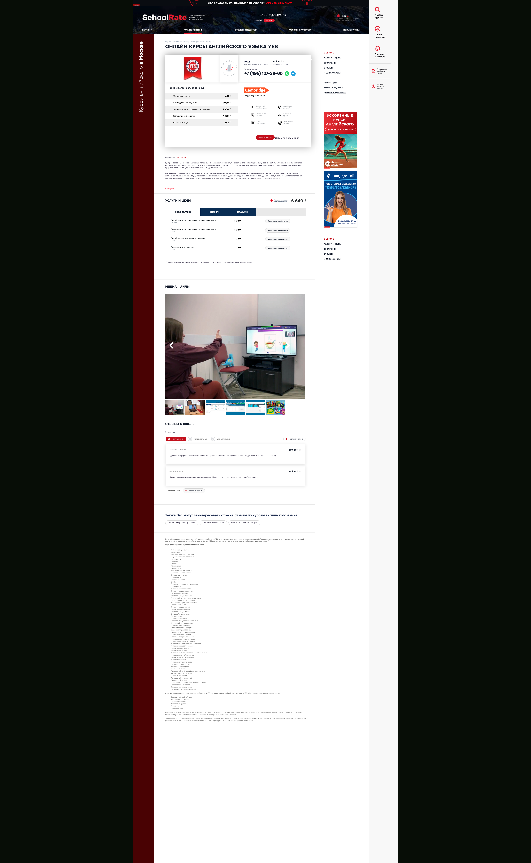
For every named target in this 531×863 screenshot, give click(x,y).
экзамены (330, 63)
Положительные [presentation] (200, 439)
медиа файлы (332, 73)
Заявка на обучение (333, 87)
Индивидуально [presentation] (183, 212)
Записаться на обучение (278, 221)
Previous (172, 345)
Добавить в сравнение (287, 137)
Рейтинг (147, 30)
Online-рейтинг (193, 30)
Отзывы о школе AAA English (244, 522)
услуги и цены (333, 58)
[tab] (183, 212)
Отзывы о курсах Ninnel (213, 522)
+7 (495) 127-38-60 (263, 73)
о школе (329, 53)
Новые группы (351, 30)
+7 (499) (271, 15)
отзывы (328, 68)
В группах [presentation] (214, 212)
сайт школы (181, 157)
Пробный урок (330, 83)
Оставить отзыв (296, 439)
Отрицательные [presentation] (223, 439)
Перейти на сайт (265, 137)
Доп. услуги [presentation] (242, 212)
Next (287, 345)
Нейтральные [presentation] (177, 439)
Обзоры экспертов (300, 30)
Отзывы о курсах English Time (181, 522)
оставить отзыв (195, 491)
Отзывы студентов (246, 30)
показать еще (174, 491)
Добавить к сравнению (335, 92)
